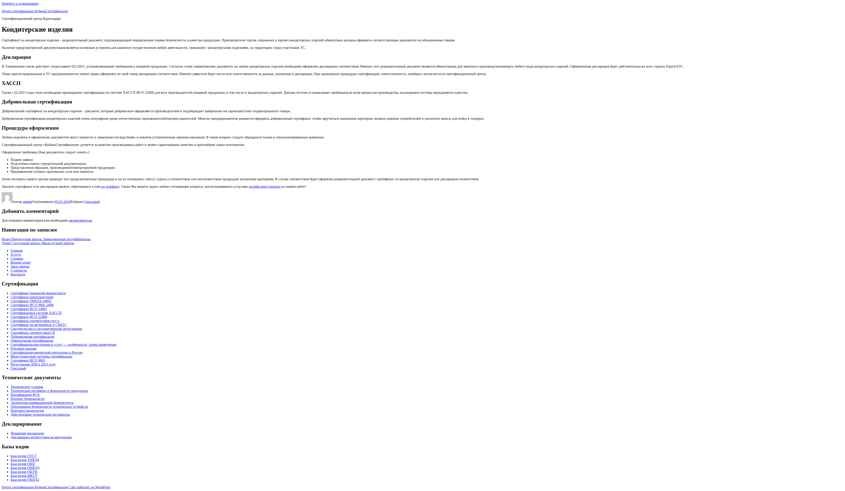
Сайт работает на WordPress (89, 487)
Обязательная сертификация (32, 340)
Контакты (18, 274)
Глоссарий (92, 202)
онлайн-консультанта (265, 186)
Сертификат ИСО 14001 (29, 309)
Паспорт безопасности (27, 399)
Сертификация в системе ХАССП (36, 313)
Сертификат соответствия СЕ (33, 333)
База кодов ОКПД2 (25, 480)
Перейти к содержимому (20, 4)
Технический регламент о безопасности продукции (49, 391)
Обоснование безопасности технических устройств (49, 406)
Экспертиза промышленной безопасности (42, 403)
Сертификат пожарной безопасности (38, 293)
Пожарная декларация (27, 433)
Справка (17, 258)
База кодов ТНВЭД (25, 460)
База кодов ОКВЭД (25, 468)
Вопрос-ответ (21, 262)
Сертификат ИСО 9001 (28, 360)
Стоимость (19, 270)
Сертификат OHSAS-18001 (31, 301)
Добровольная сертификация (32, 336)
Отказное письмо (24, 348)
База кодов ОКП (23, 464)
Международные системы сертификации (41, 356)
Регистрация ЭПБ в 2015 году (33, 364)
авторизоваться (80, 220)
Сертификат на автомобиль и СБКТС (39, 325)
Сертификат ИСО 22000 (29, 317)
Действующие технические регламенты (40, 414)
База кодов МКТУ (24, 476)
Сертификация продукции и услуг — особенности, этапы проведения (63, 344)
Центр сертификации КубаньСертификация (35, 11)
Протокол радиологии (27, 410)
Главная (16, 250)
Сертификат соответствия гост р (35, 321)
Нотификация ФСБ (25, 395)
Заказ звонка (20, 266)
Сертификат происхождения (32, 297)
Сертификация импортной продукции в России (47, 352)
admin (27, 202)
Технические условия (27, 387)
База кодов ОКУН (24, 472)
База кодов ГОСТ (24, 456)
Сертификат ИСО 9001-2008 (32, 305)
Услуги (16, 254)
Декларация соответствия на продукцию (41, 437)
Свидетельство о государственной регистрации (46, 329)
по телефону (110, 186)
